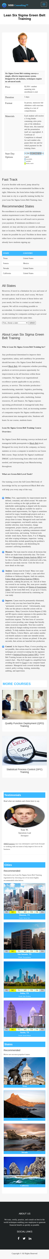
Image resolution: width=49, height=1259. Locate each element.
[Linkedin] (30, 1238)
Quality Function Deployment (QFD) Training (24, 724)
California (7, 273)
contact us (26, 302)
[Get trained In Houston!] (24, 897)
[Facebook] (18, 1238)
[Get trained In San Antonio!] (24, 936)
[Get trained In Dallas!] (24, 975)
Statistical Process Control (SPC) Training (24, 770)
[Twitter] (24, 1238)
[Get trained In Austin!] (24, 1014)
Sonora (6, 263)
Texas (5, 258)
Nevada (6, 268)
